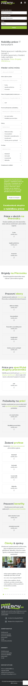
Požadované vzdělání (7, 165)
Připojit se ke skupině (14, 197)
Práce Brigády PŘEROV (16, 578)
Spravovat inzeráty (6, 634)
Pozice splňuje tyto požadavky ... (10, 107)
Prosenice (13, 89)
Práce (7, 216)
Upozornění (4, 637)
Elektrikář (13, 153)
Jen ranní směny (9, 116)
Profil (2, 639)
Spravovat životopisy (6, 653)
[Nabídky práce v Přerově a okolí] (8, 2)
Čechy (13, 85)
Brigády (5, 273)
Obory (2, 21)
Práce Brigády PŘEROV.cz (11, 60)
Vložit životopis (5, 651)
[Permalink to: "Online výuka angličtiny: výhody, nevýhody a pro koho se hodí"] (14, 562)
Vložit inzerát (4, 632)
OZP (6, 102)
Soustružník (13, 158)
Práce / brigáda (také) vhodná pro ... (11, 94)
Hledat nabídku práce (6, 10)
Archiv (15, 683)
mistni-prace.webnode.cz (7, 672)
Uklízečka (13, 160)
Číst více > (6, 588)
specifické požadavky (11, 406)
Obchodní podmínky (6, 640)
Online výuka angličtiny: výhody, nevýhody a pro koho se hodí (12, 574)
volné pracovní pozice (16, 446)
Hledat (14, 27)
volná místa (20, 297)
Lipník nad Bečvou (13, 87)
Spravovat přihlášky (6, 635)
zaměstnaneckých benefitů (17, 509)
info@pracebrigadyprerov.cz (8, 674)
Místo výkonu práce (5, 15)
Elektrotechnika (13, 131)
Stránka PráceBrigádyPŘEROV (15, 618)
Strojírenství (13, 138)
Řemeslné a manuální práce (13, 136)
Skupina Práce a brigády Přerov (15, 621)
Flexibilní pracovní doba (11, 118)
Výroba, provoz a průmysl (13, 140)
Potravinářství (13, 134)
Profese (3, 145)
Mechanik (13, 156)
